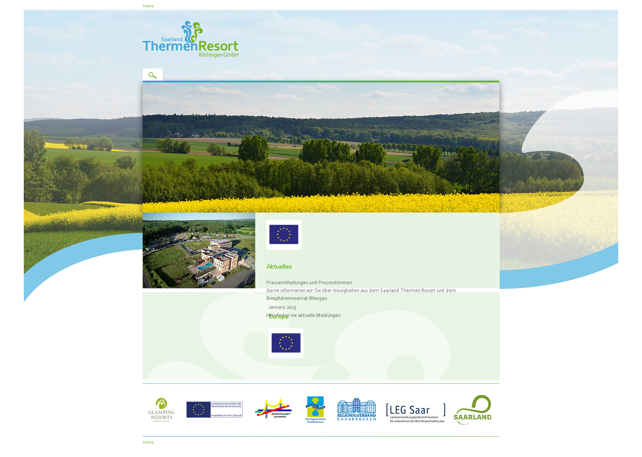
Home (148, 6)
